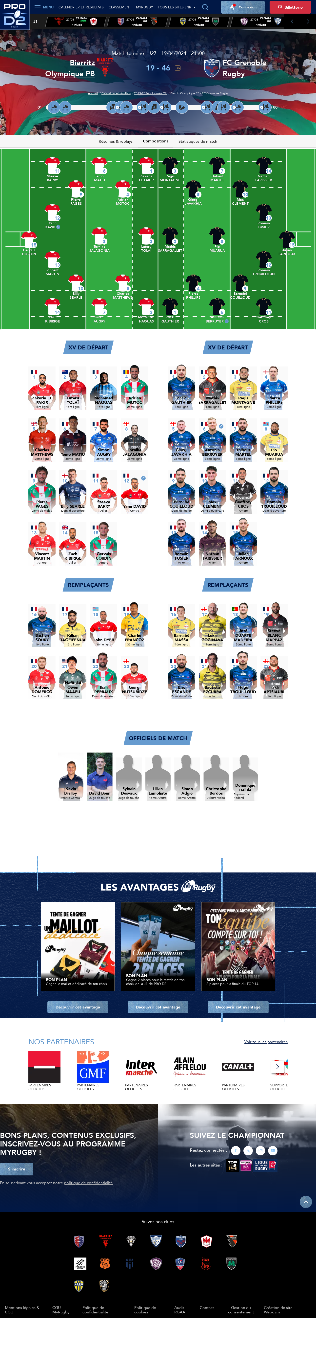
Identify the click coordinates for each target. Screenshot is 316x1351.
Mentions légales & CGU (22, 1310)
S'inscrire (16, 1169)
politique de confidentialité (88, 1183)
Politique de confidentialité (95, 1310)
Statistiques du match (197, 141)
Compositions (155, 141)
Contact (207, 1307)
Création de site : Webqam (279, 1309)
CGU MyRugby (61, 1310)
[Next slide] (308, 21)
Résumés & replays (116, 141)
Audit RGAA (179, 1310)
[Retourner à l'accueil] (15, 18)
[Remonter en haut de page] (306, 1202)
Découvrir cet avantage (78, 1007)
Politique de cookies (145, 1310)
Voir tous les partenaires (266, 1041)
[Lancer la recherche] (205, 7)
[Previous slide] (292, 21)
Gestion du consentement (241, 1309)
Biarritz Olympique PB (70, 68)
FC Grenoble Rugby (244, 68)
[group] (76, 22)
